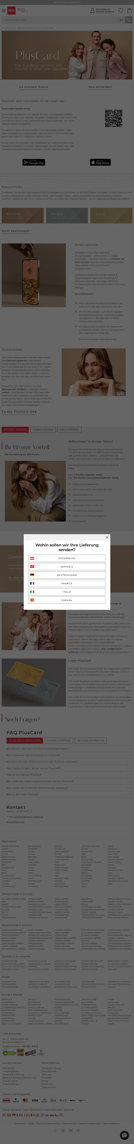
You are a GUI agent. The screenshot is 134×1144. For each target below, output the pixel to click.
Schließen (107, 537)
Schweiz (67, 566)
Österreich (67, 558)
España (67, 600)
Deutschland (67, 575)
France (66, 583)
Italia (67, 591)
